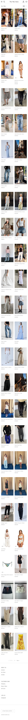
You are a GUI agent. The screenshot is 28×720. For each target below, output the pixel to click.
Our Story (3, 672)
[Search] (5, 1)
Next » (18, 660)
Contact (3, 670)
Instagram (3, 697)
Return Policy (4, 686)
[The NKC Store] (14, 1)
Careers (3, 674)
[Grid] (24, 6)
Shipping (3, 684)
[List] (26, 6)
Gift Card (3, 688)
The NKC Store (6, 714)
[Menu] (1, 1)
